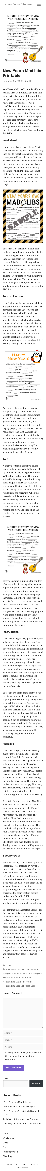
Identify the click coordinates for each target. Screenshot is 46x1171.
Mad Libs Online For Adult (19, 981)
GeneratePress (23, 1167)
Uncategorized (10, 1151)
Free (8, 965)
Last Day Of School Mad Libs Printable (22, 1123)
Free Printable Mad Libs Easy (17, 1102)
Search (6, 1078)
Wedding (7, 1156)
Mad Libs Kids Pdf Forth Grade (21, 985)
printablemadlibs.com (18, 4)
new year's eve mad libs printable (22, 969)
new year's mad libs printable (17, 973)
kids (5, 1147)
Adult (6, 1133)
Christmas (8, 1138)
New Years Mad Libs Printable (18, 89)
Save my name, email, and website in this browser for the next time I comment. (23, 1056)
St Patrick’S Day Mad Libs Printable (21, 1119)
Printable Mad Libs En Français (19, 1106)
